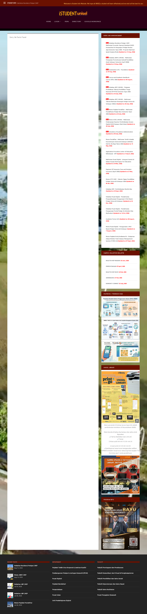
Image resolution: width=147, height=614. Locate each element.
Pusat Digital (57, 578)
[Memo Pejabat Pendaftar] (10, 604)
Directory (76, 21)
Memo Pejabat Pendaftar (23, 603)
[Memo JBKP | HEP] (10, 576)
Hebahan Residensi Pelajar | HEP (25, 565)
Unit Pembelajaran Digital (61, 600)
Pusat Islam (56, 595)
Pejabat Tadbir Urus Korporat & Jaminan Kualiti (69, 567)
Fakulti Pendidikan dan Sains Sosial (110, 578)
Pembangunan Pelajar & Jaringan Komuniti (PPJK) (70, 573)
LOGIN (56, 21)
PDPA (67, 21)
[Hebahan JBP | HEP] (10, 586)
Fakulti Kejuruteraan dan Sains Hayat (110, 584)
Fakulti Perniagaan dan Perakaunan (110, 567)
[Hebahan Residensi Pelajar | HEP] (10, 567)
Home (48, 21)
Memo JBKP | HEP (20, 575)
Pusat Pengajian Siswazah (106, 595)
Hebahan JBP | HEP (21, 584)
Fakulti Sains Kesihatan (105, 589)
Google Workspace (92, 21)
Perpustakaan (57, 589)
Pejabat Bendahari (59, 584)
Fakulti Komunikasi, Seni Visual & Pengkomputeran (115, 573)
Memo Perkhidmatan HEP (25, 3)
